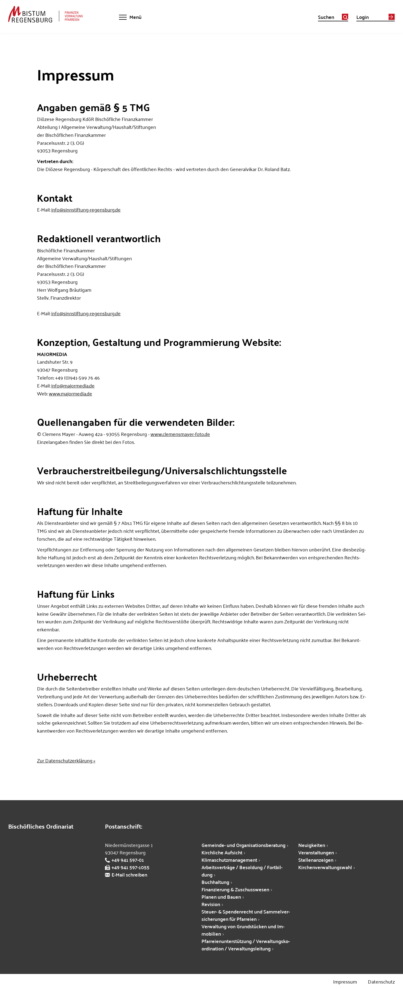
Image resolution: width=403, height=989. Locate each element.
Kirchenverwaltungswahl (325, 867)
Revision (211, 904)
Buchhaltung (215, 882)
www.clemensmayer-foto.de (180, 433)
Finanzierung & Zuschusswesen (235, 889)
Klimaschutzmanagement (229, 859)
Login (362, 17)
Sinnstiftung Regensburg (52, 14)
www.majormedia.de (70, 393)
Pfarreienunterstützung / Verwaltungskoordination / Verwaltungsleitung (246, 944)
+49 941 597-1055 (130, 867)
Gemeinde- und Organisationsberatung (243, 845)
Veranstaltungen (316, 852)
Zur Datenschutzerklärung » (66, 760)
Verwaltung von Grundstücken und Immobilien (243, 930)
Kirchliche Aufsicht (222, 852)
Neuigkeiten (311, 845)
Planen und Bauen (221, 896)
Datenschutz (381, 981)
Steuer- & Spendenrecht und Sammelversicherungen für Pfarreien (246, 915)
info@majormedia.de (73, 385)
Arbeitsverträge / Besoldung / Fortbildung (242, 870)
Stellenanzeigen (315, 859)
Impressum (345, 981)
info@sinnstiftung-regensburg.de (86, 209)
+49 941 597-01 (128, 859)
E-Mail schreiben (129, 874)
